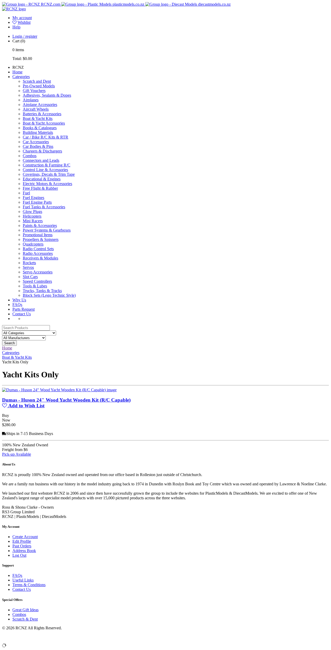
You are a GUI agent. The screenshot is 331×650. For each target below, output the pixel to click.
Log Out (19, 555)
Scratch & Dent (25, 619)
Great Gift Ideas (25, 610)
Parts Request (23, 309)
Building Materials (38, 132)
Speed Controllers (37, 281)
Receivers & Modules (40, 258)
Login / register (24, 36)
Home (17, 72)
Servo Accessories (37, 272)
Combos (29, 156)
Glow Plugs (32, 211)
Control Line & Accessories (45, 169)
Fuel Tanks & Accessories (44, 207)
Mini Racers (33, 221)
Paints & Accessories (40, 225)
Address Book (24, 550)
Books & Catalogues (40, 128)
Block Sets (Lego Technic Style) (49, 295)
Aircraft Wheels (36, 109)
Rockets (29, 263)
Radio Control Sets (38, 249)
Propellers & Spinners (40, 239)
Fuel (26, 193)
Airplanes (31, 100)
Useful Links (23, 580)
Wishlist (24, 22)
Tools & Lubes (35, 286)
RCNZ (18, 67)
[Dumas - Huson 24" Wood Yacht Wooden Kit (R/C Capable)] (59, 390)
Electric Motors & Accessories (47, 183)
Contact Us (21, 314)
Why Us (19, 300)
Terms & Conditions (29, 585)
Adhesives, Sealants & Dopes (47, 95)
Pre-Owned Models (39, 86)
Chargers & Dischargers (42, 151)
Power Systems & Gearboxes (47, 230)
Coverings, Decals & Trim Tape (49, 174)
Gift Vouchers (34, 90)
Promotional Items (37, 235)
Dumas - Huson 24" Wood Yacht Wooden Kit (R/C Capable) (66, 400)
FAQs (17, 304)
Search (9, 343)
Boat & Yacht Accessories (44, 123)
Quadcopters (33, 244)
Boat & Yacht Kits (37, 118)
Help (16, 27)
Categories (21, 76)
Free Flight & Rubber (40, 188)
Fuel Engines (33, 197)
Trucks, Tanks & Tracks (42, 290)
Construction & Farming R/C (46, 165)
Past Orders (21, 546)
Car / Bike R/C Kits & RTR (45, 137)
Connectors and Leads (41, 160)
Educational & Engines (42, 179)
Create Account (25, 536)
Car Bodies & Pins (38, 146)
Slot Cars (30, 276)
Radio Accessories (38, 253)
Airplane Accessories (40, 104)
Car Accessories (36, 142)
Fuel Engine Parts (37, 202)
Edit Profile (21, 541)
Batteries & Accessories (42, 114)
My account (22, 18)
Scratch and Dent (37, 81)
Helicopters (32, 216)
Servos (28, 267)
